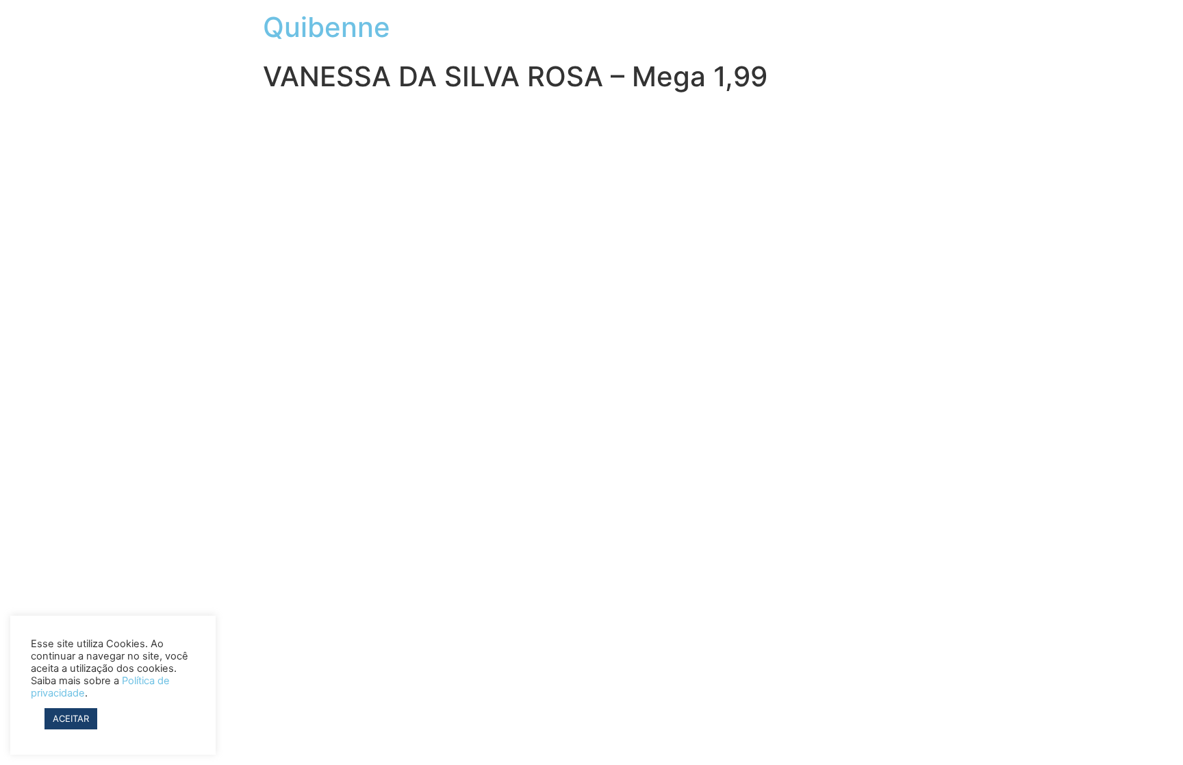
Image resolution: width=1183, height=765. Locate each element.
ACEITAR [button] (71, 718)
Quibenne (326, 27)
